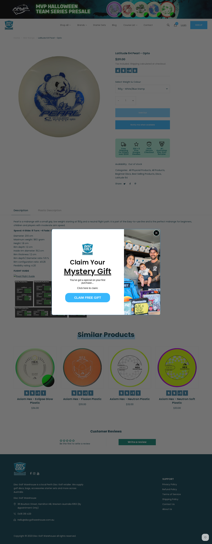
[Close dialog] (156, 233)
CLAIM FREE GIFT (87, 297)
